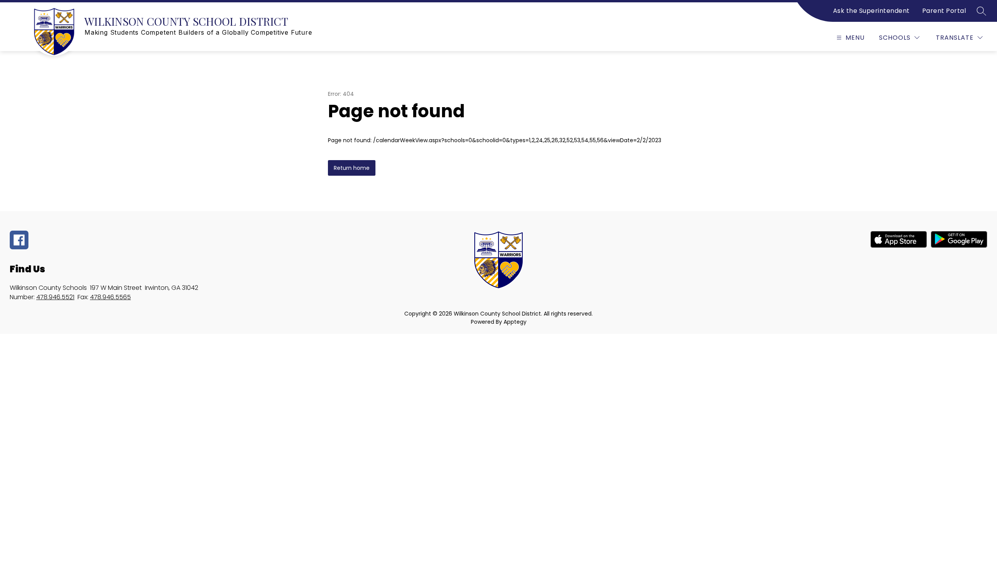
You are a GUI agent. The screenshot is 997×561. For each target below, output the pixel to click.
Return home (352, 168)
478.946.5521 (55, 297)
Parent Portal (944, 10)
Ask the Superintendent (871, 10)
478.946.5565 (110, 297)
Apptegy (515, 322)
